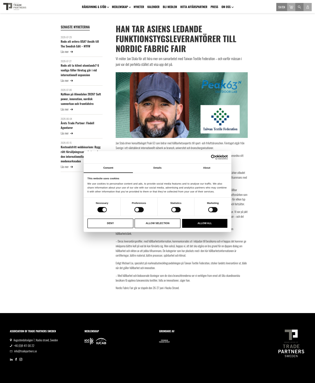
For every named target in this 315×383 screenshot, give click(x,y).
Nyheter (139, 7)
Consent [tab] (108, 167)
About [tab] (206, 167)
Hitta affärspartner (193, 7)
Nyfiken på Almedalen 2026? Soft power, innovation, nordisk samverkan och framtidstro (81, 99)
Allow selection (157, 223)
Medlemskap (120, 7)
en (283, 7)
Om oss (226, 7)
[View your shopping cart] (291, 7)
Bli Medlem (170, 7)
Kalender (153, 7)
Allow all (205, 223)
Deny (110, 223)
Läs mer (65, 52)
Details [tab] (157, 167)
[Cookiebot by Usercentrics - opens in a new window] (213, 157)
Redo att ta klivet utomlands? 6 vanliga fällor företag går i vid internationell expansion (80, 70)
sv (279, 7)
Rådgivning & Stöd (94, 7)
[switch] (139, 209)
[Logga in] (308, 7)
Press (214, 7)
